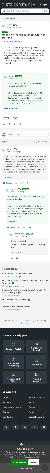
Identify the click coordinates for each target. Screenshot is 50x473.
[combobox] (25, 10)
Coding (6, 118)
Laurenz (9, 24)
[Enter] (4, 10)
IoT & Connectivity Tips (11, 295)
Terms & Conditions (13, 320)
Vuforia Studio (9, 18)
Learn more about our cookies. (28, 457)
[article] (25, 166)
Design (14, 118)
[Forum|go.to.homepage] (16, 5)
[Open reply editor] (25, 134)
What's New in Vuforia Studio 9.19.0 (17, 273)
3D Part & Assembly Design (13, 286)
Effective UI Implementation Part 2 (16, 306)
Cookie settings (29, 320)
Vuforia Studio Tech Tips (11, 276)
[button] (2, 5)
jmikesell (11, 76)
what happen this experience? (14, 299)
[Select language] (33, 4)
